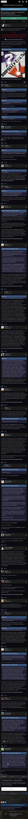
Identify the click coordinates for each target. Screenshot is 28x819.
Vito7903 (7, 581)
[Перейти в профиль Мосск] (2, 698)
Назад (4, 21)
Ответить (14, 18)
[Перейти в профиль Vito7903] (2, 581)
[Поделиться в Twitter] (3, 802)
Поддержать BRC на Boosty (14, 9)
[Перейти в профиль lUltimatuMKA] (2, 749)
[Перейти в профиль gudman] (2, 571)
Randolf (6, 165)
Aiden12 (6, 244)
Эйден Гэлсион (8, 481)
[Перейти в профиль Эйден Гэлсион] (2, 481)
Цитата (5, 82)
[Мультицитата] (2, 82)
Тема (6, 813)
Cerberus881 (8, 126)
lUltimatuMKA (8, 748)
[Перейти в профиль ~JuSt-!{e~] (2, 354)
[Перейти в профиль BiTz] (2, 600)
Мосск (6, 698)
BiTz (6, 600)
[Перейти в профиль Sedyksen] (2, 465)
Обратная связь (13, 815)
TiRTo (6, 612)
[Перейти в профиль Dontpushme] (2, 535)
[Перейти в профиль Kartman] (2, 85)
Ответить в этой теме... (8, 789)
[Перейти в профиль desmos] (2, 292)
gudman (6, 571)
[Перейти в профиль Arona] (2, 25)
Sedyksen (7, 465)
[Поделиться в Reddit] (1, 802)
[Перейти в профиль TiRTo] (2, 613)
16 (26, 793)
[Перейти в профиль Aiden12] (2, 245)
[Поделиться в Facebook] (6, 802)
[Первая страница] (1, 21)
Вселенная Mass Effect (16, 15)
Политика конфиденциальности (15, 813)
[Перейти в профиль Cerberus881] (2, 127)
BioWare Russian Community (13, 5)
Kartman (6, 85)
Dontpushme (7, 534)
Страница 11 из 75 (14, 21)
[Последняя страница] (27, 21)
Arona (4, 15)
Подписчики (12, 793)
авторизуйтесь (14, 783)
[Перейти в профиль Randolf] (2, 165)
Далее (24, 21)
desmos (6, 291)
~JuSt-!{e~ (7, 354)
